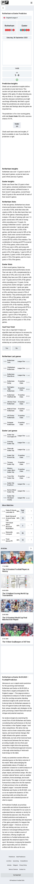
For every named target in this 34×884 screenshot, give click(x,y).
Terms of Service (13, 869)
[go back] (3, 8)
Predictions (12, 856)
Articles (9, 865)
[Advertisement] (17, 53)
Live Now (8, 861)
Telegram (15, 865)
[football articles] (31, 548)
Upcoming (16, 861)
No (17, 348)
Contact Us (22, 869)
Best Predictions (20, 856)
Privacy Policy (23, 865)
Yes (6, 348)
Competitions (24, 861)
